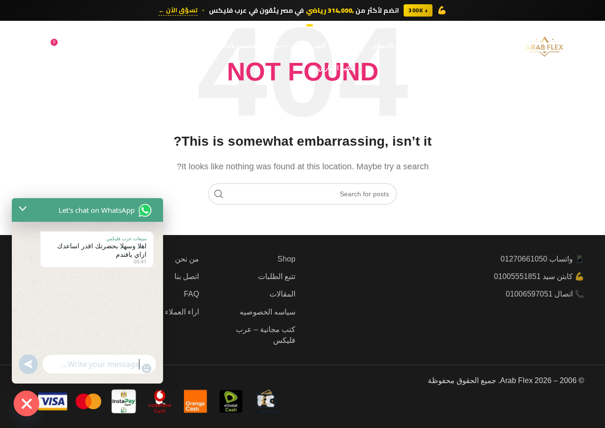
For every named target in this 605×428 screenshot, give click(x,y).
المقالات (282, 294)
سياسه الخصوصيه (267, 312)
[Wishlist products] (78, 45)
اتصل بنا (186, 276)
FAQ (191, 294)
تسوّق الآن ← (178, 10)
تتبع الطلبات (276, 276)
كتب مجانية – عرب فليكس (265, 334)
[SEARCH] (219, 194)
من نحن (187, 259)
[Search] (97, 45)
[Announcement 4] (293, 25)
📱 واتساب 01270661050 (542, 259)
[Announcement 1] (309, 25)
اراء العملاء (182, 312)
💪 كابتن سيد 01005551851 (539, 276)
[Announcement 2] (303, 25)
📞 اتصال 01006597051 (545, 294)
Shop (286, 259)
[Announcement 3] (298, 25)
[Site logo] (544, 45)
